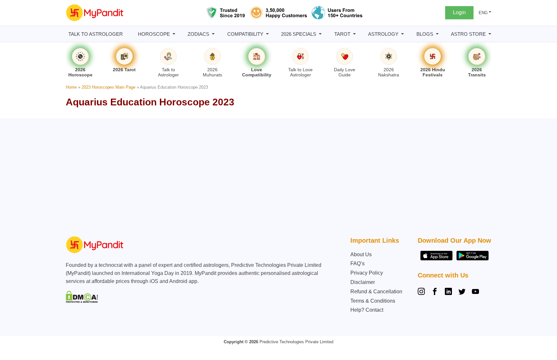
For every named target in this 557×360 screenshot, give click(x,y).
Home (71, 87)
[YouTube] (475, 292)
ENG (483, 12)
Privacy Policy (366, 273)
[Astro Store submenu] (489, 34)
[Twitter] (462, 292)
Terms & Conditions (372, 301)
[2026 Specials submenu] (320, 34)
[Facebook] (435, 292)
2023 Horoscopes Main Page (108, 87)
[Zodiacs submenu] (213, 34)
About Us (361, 254)
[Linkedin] (448, 292)
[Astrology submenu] (402, 34)
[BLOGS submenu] (437, 34)
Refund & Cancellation (376, 291)
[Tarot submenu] (354, 34)
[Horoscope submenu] (173, 34)
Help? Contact (366, 310)
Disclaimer (362, 282)
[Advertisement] (276, 179)
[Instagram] (422, 292)
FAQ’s (357, 263)
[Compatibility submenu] (267, 34)
